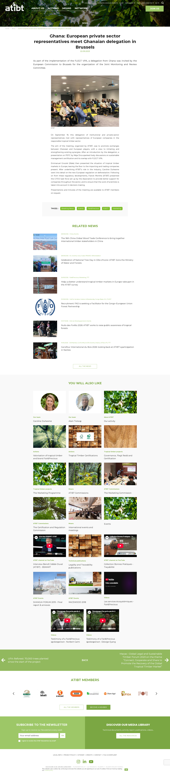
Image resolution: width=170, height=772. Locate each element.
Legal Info (57, 755)
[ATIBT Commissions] (85, 474)
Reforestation (96, 256)
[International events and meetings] (85, 508)
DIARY (121, 3)
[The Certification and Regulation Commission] (49, 508)
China (71, 234)
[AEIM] (27, 693)
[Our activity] (120, 402)
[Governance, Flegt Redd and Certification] (120, 436)
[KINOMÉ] (60, 693)
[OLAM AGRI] (110, 693)
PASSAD (88, 256)
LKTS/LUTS (104, 343)
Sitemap (81, 755)
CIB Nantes (73, 343)
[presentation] (13, 693)
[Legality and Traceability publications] (85, 546)
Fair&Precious (93, 208)
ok (126, 769)
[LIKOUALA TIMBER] (93, 693)
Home (7, 28)
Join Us (154, 8)
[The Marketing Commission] (120, 474)
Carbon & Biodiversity (87, 299)
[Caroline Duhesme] (49, 402)
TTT (88, 277)
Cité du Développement (77, 321)
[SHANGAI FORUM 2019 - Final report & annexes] (49, 583)
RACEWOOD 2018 (77, 602)
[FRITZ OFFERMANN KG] (143, 693)
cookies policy (48, 770)
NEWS (94, 3)
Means (66, 8)
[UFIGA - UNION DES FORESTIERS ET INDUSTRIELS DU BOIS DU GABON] (126, 693)
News (13, 28)
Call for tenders (75, 299)
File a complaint (110, 755)
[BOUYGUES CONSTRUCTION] (77, 693)
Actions (53, 8)
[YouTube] (91, 762)
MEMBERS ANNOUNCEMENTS (108, 3)
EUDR (87, 343)
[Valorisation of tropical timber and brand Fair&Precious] (49, 436)
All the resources (128, 736)
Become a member (98, 707)
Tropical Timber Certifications (83, 455)
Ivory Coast (81, 256)
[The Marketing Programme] (49, 474)
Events (80, 208)
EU (71, 256)
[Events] (120, 508)
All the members (71, 707)
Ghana (97, 343)
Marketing (117, 208)
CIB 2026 (87, 3)
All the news (85, 366)
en (156, 3)
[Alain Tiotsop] (85, 402)
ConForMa (81, 343)
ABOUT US (37, 8)
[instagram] (78, 762)
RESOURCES (129, 3)
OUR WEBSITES (147, 3)
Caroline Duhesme (42, 421)
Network (81, 8)
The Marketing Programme (46, 493)
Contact (97, 755)
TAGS (138, 3)
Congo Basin (99, 299)
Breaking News (68, 208)
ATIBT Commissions (78, 493)
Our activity (109, 421)
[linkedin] (84, 762)
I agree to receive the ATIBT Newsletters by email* (39, 741)
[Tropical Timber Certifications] (85, 436)
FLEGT (106, 208)
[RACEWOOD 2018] (85, 583)
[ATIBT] (14, 6)
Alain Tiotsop (75, 421)
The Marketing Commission (117, 493)
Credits (89, 755)
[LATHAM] (43, 693)
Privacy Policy (70, 755)
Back (85, 660)
